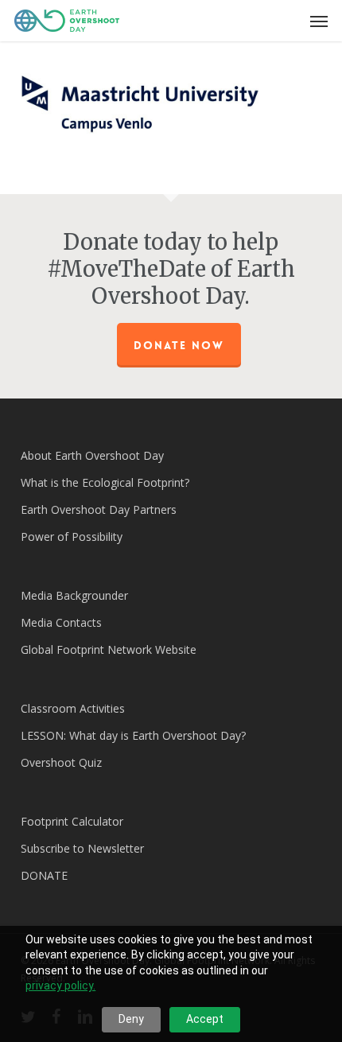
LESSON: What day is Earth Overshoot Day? (133, 735)
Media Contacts (61, 622)
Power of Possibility (71, 536)
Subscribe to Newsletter (82, 848)
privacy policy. (60, 985)
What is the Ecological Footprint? (105, 482)
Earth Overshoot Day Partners (99, 509)
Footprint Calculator (72, 821)
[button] (319, 21)
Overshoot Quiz (61, 762)
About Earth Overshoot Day (92, 455)
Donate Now (179, 345)
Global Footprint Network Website (108, 649)
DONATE (44, 875)
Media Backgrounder (74, 595)
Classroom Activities (73, 708)
